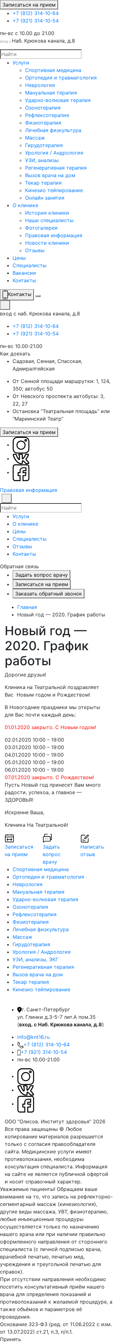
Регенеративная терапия (56, 168)
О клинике (25, 205)
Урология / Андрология (54, 153)
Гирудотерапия (44, 145)
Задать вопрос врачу (41, 575)
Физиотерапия (43, 123)
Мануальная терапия (51, 92)
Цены (19, 258)
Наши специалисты (49, 220)
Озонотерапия (43, 108)
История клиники (47, 213)
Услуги (21, 62)
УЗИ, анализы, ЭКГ (35, 959)
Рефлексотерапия (47, 115)
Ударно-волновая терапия (58, 100)
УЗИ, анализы (42, 160)
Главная (27, 607)
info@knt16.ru (33, 1037)
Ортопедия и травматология (61, 77)
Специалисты (29, 265)
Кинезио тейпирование (54, 190)
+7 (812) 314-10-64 (36, 13)
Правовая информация (53, 235)
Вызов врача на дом (50, 175)
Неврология (40, 85)
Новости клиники (47, 243)
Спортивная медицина (53, 70)
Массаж (35, 138)
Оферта (92, 1181)
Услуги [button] (21, 516)
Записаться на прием (29, 5)
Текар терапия (43, 183)
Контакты (24, 280)
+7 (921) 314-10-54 (36, 21)
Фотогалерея (41, 228)
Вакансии (24, 273)
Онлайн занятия (44, 198)
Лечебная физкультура (53, 130)
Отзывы (35, 250)
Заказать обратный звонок (48, 593)
